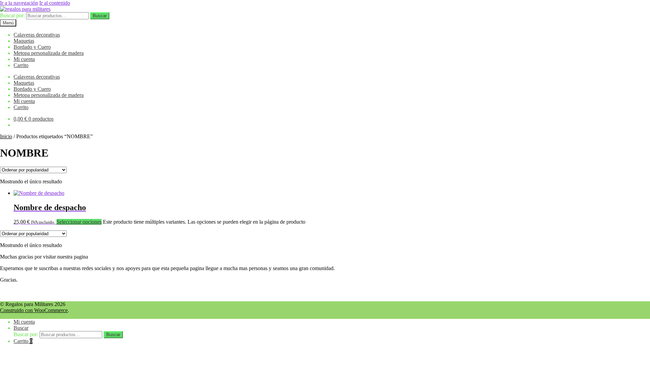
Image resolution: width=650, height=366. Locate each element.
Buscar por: (12, 15)
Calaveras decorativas (37, 35)
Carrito (21, 65)
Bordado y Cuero (32, 47)
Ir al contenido (54, 3)
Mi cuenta (24, 59)
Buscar (100, 15)
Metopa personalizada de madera (49, 53)
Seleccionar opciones (79, 222)
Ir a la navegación (19, 3)
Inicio (6, 136)
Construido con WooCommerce (34, 310)
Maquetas (24, 41)
